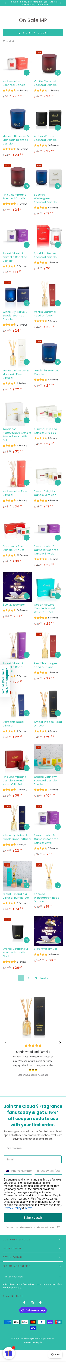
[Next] (60, 1042)
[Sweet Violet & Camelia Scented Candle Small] (49, 818)
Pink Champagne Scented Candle (14, 196)
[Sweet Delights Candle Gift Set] (49, 473)
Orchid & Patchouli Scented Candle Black (16, 952)
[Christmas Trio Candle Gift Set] (17, 528)
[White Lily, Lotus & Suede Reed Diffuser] (17, 818)
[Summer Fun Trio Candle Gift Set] (49, 411)
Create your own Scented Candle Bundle (46, 780)
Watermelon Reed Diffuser (15, 493)
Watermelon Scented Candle (14, 83)
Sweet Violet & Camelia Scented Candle (15, 257)
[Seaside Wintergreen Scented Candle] (49, 177)
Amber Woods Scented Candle (45, 138)
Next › (44, 978)
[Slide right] (60, 3)
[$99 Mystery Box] (17, 587)
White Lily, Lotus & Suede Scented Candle (15, 315)
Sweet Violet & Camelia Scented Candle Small (46, 839)
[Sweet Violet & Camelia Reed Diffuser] (17, 645)
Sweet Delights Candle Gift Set (45, 493)
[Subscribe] (61, 1277)
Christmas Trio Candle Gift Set (14, 548)
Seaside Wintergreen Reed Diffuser (47, 897)
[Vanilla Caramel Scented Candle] (49, 63)
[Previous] (6, 1042)
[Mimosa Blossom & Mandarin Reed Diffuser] (17, 353)
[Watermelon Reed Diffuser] (17, 473)
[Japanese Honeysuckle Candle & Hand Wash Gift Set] (17, 411)
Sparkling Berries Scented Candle (45, 255)
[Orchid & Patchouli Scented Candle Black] (17, 931)
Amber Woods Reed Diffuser (48, 723)
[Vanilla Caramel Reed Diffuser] (49, 294)
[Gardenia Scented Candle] (49, 353)
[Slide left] (6, 3)
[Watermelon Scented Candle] (17, 63)
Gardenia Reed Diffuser (13, 723)
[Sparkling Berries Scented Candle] (49, 235)
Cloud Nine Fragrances (28, 1338)
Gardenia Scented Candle (47, 372)
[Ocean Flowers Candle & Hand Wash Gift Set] (49, 587)
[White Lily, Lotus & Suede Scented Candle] (17, 294)
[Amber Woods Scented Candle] (49, 118)
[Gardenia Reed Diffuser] (17, 704)
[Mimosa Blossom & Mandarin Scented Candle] (17, 118)
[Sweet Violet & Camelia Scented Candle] (17, 235)
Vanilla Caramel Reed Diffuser (45, 313)
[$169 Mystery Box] (49, 931)
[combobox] (7, 1170)
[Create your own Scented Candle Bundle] (49, 759)
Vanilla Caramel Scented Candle (45, 83)
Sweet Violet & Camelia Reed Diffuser (13, 667)
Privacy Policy (12, 1208)
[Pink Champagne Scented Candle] (17, 177)
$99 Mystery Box (14, 604)
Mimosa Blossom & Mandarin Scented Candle (16, 139)
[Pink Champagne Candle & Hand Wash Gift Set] (17, 759)
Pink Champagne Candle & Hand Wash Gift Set (14, 780)
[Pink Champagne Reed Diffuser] (49, 645)
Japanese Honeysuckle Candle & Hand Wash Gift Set (17, 434)
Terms (28, 1208)
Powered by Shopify (33, 1342)
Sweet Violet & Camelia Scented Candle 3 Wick (46, 549)
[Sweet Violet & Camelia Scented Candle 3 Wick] (49, 528)
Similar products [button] (27, 73)
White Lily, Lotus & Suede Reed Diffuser (17, 837)
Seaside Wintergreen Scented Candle (45, 198)
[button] (5, 681)
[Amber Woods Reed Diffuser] (49, 704)
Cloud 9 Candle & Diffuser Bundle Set (16, 895)
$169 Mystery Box (46, 949)
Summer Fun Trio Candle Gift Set (45, 431)
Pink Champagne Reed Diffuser (46, 665)
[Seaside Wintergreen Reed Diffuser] (49, 876)
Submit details (33, 1217)
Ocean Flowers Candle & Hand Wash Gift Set (44, 608)
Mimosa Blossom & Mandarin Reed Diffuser (16, 374)
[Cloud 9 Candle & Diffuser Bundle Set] (17, 876)
